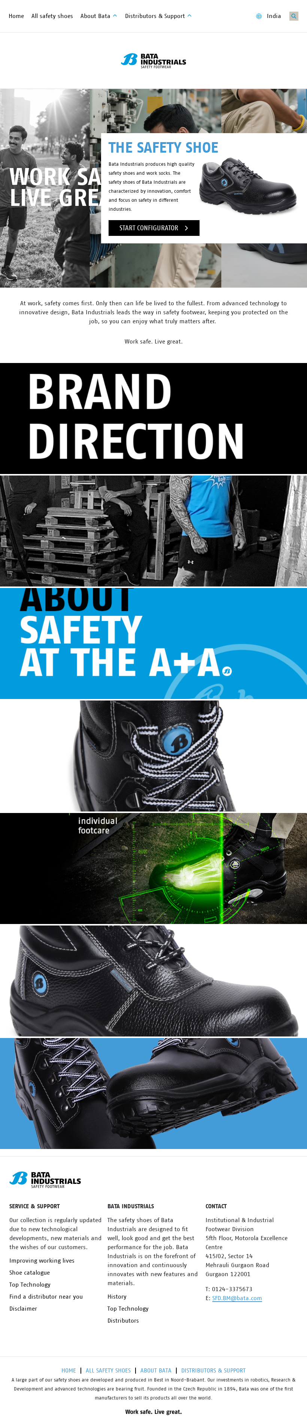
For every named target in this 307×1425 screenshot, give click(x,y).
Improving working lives (42, 1261)
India (274, 16)
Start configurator (148, 228)
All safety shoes (108, 1371)
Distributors (123, 1321)
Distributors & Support (213, 1371)
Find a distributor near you (46, 1297)
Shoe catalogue (29, 1273)
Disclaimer (23, 1309)
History (117, 1297)
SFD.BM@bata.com (237, 1298)
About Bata (155, 1371)
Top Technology (30, 1285)
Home (68, 1371)
